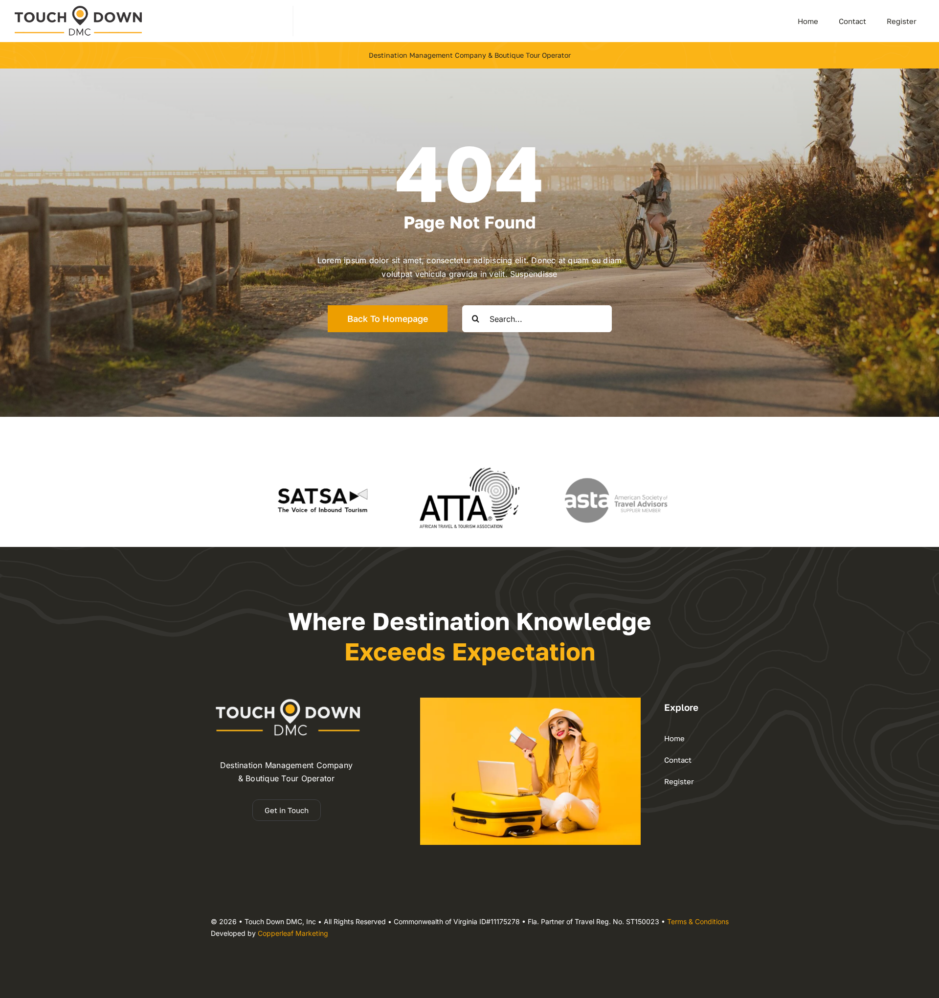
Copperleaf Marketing (293, 933)
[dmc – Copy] (78, 10)
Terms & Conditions (698, 921)
